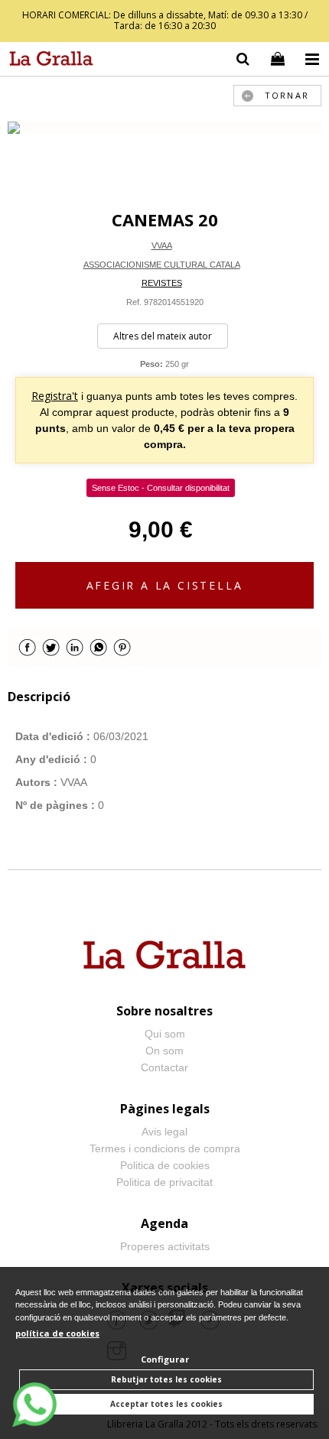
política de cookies (57, 1333)
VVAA (161, 245)
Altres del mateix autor (162, 336)
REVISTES (162, 282)
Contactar (164, 1067)
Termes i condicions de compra (165, 1148)
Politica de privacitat (164, 1182)
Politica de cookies (165, 1165)
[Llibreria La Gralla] (47, 61)
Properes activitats (165, 1246)
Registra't (54, 395)
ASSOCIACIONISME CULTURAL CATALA (161, 264)
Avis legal (164, 1132)
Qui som (165, 1034)
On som (164, 1050)
